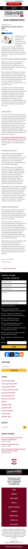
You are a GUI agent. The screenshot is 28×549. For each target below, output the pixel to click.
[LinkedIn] (16, 354)
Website (14, 494)
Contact (14, 8)
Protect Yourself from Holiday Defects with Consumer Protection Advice (13, 450)
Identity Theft (6, 404)
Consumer (5, 413)
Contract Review (7, 410)
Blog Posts (14, 524)
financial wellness (10, 259)
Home (4, 8)
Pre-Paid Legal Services (9, 389)
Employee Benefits (8, 392)
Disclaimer (14, 498)
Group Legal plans (8, 386)
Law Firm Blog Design (13, 546)
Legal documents (7, 395)
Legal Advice (6, 407)
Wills (4, 401)
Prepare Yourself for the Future (10, 444)
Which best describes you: (8, 305)
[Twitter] (11, 354)
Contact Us (14, 520)
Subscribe (14, 370)
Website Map (14, 515)
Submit (14, 347)
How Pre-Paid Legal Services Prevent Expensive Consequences (12, 438)
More (23, 8)
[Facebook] (6, 354)
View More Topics (6, 416)
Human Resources (7, 398)
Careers (14, 511)
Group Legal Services (9, 383)
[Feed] (21, 354)
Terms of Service (14, 507)
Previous (4, 268)
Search (25, 427)
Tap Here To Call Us (14, 3)
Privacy (14, 502)
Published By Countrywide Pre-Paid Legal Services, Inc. (14, 14)
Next (14, 268)
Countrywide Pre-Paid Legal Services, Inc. (14, 542)
